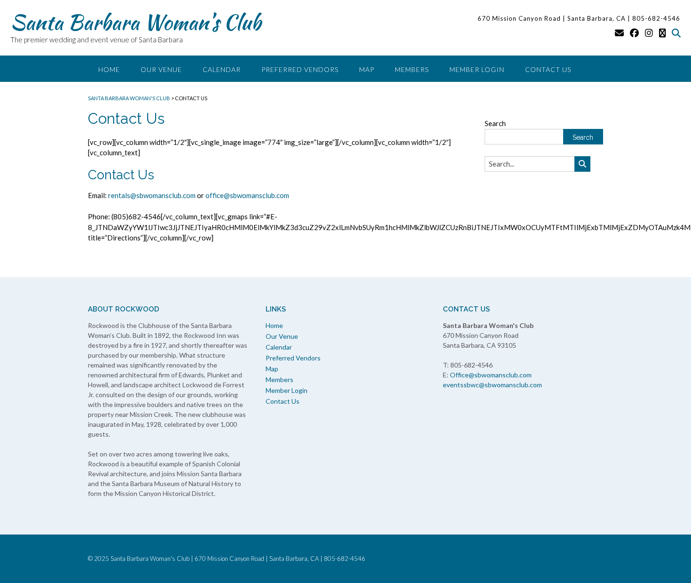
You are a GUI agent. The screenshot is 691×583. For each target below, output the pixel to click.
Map (366, 69)
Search (495, 123)
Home (109, 69)
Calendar (222, 69)
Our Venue (161, 69)
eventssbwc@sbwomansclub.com (492, 385)
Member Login (476, 69)
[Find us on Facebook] (634, 32)
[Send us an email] (619, 32)
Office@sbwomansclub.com (491, 375)
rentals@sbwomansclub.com (152, 195)
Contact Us (548, 69)
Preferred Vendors (299, 69)
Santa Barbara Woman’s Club (135, 22)
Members (412, 69)
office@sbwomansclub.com (247, 195)
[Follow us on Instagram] (649, 32)
